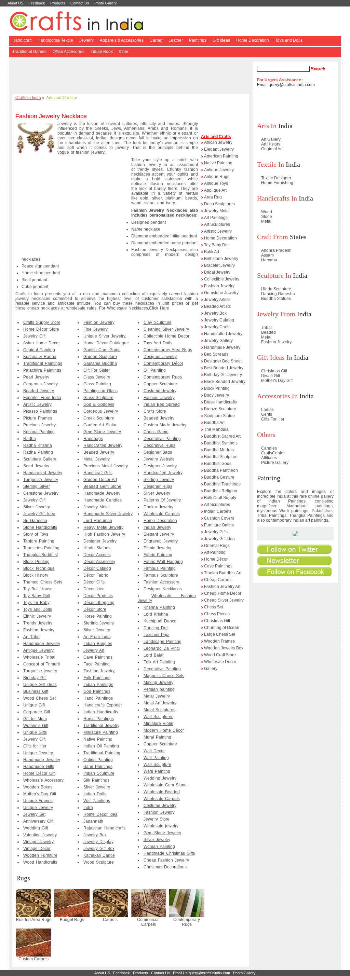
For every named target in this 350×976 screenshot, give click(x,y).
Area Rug (213, 197)
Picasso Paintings (40, 411)
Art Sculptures (217, 224)
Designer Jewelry (100, 541)
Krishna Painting (39, 431)
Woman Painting (159, 846)
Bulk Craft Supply (220, 497)
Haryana (269, 260)
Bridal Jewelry (217, 272)
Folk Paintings (96, 677)
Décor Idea (94, 589)
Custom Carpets (33, 959)
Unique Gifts (35, 732)
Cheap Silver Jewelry (224, 600)
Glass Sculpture (98, 397)
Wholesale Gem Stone (165, 785)
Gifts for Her (34, 746)
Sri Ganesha (35, 520)
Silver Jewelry (36, 507)
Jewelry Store (157, 819)
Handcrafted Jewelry (42, 472)
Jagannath (93, 821)
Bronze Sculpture (220, 409)
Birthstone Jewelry (221, 258)
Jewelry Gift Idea (39, 513)
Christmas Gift (217, 620)
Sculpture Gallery (39, 459)
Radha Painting (38, 452)
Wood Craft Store (220, 654)
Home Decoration (252, 40)
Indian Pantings (98, 684)
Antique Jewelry (38, 650)
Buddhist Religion (220, 491)
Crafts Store (155, 411)
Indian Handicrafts (100, 712)
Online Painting (98, 759)
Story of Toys (35, 534)
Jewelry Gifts (216, 532)
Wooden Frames (219, 641)
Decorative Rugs (159, 445)
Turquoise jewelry (40, 671)
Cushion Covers (219, 518)
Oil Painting (155, 370)
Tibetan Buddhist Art (222, 573)
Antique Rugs (216, 176)
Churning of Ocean (221, 627)
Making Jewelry (158, 682)
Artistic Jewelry (37, 404)
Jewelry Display (98, 841)
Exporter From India (42, 397)
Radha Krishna (37, 445)
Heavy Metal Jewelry (103, 527)
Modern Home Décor (164, 730)
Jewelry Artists (217, 299)
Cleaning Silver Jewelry (166, 329)
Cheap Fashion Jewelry (166, 860)
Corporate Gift (36, 712)
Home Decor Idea (100, 814)
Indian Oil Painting (101, 746)
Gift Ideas (221, 40)
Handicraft (21, 40)
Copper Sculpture (160, 384)
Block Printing (36, 561)
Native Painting (97, 739)
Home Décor (216, 559)
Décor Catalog (97, 568)
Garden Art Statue (100, 425)
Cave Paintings (97, 657)
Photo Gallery (105, 3)
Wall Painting (156, 757)
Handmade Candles (102, 500)
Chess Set (213, 607)
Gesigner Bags (158, 452)
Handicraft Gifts (97, 472)
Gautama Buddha (100, 363)
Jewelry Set (34, 814)
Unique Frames (38, 800)
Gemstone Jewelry (40, 493)
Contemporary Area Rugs (168, 349)
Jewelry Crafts (217, 327)
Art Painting (215, 552)
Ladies (267, 409)
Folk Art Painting (159, 662)
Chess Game (156, 431)
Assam (267, 255)
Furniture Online (219, 525)
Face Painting (96, 664)
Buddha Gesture (219, 477)
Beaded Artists (217, 306)
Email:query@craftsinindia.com (286, 84)
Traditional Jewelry (101, 725)
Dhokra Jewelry (158, 507)
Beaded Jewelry (38, 390)
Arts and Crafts (59, 97)
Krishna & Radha (39, 356)
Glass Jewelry (96, 377)
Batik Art (211, 251)
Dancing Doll (156, 628)
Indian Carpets (217, 511)
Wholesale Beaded (162, 791)
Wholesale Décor (220, 661)
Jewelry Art (93, 650)
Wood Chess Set (39, 698)
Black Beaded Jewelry (224, 381)
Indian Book (102, 51)
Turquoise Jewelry (40, 479)
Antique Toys (216, 183)
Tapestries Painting (41, 548)
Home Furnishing (277, 182)
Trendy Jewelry (37, 623)
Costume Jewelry (160, 390)
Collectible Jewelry (221, 279)
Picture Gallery (274, 462)
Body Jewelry (216, 395)
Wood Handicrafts (40, 862)
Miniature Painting (100, 732)
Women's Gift (35, 725)
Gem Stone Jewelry (102, 431)
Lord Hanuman (97, 520)
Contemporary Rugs (163, 377)
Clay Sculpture (158, 322)
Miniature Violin (158, 723)
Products (57, 3)
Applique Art (215, 190)
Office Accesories (68, 51)
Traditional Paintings (42, 363)
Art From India (97, 636)
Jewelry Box (95, 835)
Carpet (156, 40)
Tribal (266, 327)
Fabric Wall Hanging (163, 561)
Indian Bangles (97, 643)
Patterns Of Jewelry (162, 500)
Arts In (267, 125)
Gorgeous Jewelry (40, 384)
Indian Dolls (94, 794)
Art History (270, 144)
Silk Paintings (96, 780)
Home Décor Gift (39, 773)
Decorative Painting (162, 438)
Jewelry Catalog (219, 320)
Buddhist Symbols (221, 443)
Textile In (270, 164)
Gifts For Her (272, 419)
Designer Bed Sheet (223, 361)
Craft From (272, 236)
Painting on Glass (100, 390)
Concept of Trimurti (41, 664)
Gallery (210, 668)
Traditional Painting (101, 753)
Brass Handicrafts (220, 402)
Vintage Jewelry (38, 841)
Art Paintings (216, 217)
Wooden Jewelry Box (223, 648)
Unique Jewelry (38, 753)
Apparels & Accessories (122, 40)
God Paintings (96, 691)
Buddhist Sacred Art (222, 436)
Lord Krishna (156, 614)
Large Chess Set (219, 634)
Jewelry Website (159, 459)
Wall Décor (154, 750)
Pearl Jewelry (36, 377)
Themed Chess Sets (42, 582)
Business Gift (35, 691)
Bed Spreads (216, 354)
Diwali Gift (270, 375)
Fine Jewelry (95, 329)
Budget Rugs (72, 919)
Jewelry (86, 40)
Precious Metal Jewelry (105, 466)
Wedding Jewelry (160, 778)
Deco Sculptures (219, 204)
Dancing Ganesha (278, 293)
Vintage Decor (37, 848)
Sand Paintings (97, 766)
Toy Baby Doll (36, 595)
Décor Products (98, 595)
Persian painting (159, 689)
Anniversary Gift (38, 821)
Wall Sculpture (157, 764)
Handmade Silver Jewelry (108, 513)
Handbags (93, 438)
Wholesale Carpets (162, 513)
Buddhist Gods (217, 463)
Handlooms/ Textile (55, 40)
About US (15, 3)
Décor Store (94, 609)
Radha (29, 438)
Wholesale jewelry (161, 826)
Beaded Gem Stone (102, 486)
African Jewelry (218, 142)
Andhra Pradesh (276, 250)
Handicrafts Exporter (102, 705)
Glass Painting (97, 384)
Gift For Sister (96, 370)
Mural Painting (157, 737)
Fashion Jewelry (38, 630)
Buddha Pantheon (221, 470)
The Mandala (216, 429)
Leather (176, 40)
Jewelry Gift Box (99, 848)
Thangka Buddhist (40, 554)
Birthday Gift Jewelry (223, 374)
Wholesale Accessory (43, 780)
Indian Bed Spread (162, 404)
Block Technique (39, 568)
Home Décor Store (41, 329)
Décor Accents (97, 554)
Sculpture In (274, 275)
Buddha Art (214, 422)
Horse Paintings (98, 718)
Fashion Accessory (161, 582)
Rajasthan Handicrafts (104, 828)
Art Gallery (271, 139)
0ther (124, 51)
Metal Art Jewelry (160, 703)
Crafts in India (28, 97)
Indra (88, 807)
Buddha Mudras (219, 450)
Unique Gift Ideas (40, 684)
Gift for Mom (35, 718)
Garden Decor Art (100, 479)
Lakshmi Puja (157, 634)
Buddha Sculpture (221, 456)
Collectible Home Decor (166, 336)
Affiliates (269, 457)
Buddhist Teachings (222, 484)
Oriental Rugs (217, 545)
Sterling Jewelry (98, 623)
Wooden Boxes (37, 787)
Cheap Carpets (218, 579)
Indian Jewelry (157, 527)
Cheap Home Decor (222, 593)
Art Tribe (31, 636)
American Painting (221, 156)
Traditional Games (29, 51)
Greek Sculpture (98, 418)
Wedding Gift (35, 828)
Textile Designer (276, 178)
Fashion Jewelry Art (222, 586)
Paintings (197, 40)
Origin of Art (272, 149)
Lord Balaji (154, 655)
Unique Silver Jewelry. (104, 336)
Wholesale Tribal (39, 657)
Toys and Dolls (288, 40)
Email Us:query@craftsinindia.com (201, 973)
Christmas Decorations (165, 867)
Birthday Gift (34, 677)
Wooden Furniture (40, 855)
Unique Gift (34, 705)
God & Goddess (98, 404)
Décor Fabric (95, 575)
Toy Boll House (38, 589)
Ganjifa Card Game (102, 349)
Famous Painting (160, 568)
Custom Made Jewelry (165, 425)
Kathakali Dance (99, 855)
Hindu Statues (96, 548)
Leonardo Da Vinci (162, 648)
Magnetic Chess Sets (164, 675)
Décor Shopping (99, 602)
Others (266, 434)
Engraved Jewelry (161, 541)
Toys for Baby (36, 602)
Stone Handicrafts (40, 527)
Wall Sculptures (158, 716)
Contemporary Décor (163, 363)
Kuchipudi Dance (160, 621)
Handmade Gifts (38, 766)
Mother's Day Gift (39, 794)
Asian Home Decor (41, 343)
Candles (269, 448)
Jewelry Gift (34, 336)
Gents (266, 414)
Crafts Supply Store (41, 322)
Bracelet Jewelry (219, 265)
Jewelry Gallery (218, 340)
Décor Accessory (99, 561)
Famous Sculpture (161, 575)
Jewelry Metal (96, 507)
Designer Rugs (158, 486)
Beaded (268, 332)
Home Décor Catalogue (106, 343)
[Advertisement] (132, 76)
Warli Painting (157, 771)
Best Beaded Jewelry (223, 368)
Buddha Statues (276, 298)
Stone (266, 216)
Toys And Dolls (158, 343)
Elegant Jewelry (159, 534)
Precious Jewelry (39, 425)
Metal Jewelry (96, 459)
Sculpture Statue (219, 415)
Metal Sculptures (159, 709)
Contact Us (79, 3)
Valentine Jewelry (40, 835)
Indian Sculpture (99, 773)
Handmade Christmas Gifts (169, 853)
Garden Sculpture (100, 356)
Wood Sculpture (98, 862)
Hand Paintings (98, 698)
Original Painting (39, 349)
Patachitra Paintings (42, 370)
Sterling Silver (36, 486)
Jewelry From (276, 314)
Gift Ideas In (274, 357)
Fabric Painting (158, 554)
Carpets (110, 919)
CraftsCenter (273, 453)
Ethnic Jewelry (37, 616)
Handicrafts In (277, 198)
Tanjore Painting (38, 541)
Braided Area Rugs (33, 919)
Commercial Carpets (148, 922)
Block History (35, 575)
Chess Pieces (217, 613)
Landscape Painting (162, 641)
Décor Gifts (94, 582)
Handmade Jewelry (41, 643)
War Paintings (96, 800)
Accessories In (277, 396)
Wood (266, 211)
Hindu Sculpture (276, 289)
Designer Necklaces (163, 589)
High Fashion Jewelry (104, 534)
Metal (266, 221)
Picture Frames (37, 418)
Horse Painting (97, 616)
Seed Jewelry (36, 466)
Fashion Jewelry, (99, 671)
